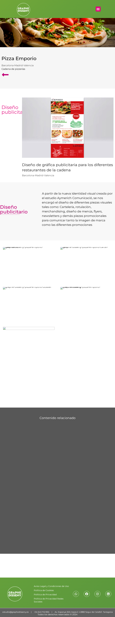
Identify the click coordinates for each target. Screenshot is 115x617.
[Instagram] (97, 594)
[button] (98, 9)
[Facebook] (87, 594)
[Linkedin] (108, 594)
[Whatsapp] (76, 594)
